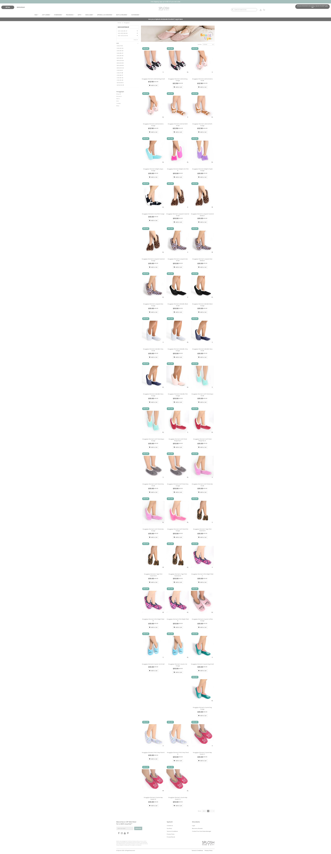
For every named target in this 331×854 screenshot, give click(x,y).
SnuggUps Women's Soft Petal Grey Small (153, 485)
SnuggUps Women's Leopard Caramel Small (177, 215)
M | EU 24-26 (120, 60)
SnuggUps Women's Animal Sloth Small (178, 124)
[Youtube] (124, 833)
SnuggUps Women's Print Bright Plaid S (202, 575)
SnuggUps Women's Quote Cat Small (153, 664)
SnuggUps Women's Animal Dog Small (153, 79)
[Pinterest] (127, 833)
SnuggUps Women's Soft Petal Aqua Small (202, 395)
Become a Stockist (197, 828)
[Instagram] (121, 833)
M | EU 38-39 (120, 65)
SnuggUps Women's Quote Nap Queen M (153, 798)
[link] (260, 10)
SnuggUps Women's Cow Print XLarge (153, 214)
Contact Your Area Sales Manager (201, 831)
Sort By (200, 44)
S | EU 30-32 (120, 51)
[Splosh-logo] (164, 9)
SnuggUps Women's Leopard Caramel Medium (202, 215)
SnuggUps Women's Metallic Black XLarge (202, 305)
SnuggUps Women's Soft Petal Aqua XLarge (153, 440)
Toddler (118, 103)
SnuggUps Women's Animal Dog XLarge (177, 80)
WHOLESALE (21, 7)
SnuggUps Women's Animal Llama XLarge (153, 124)
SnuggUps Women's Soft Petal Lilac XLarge (153, 530)
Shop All (118, 94)
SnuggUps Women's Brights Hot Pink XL (178, 170)
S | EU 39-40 (120, 55)
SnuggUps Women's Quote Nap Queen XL (177, 798)
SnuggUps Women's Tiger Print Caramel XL (178, 575)
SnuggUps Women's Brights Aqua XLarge (153, 170)
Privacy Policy (170, 834)
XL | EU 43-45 (120, 85)
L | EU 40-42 (120, 78)
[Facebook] (118, 833)
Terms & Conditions (172, 831)
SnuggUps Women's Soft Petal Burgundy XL (202, 440)
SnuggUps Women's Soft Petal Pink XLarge (177, 530)
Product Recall (171, 837)
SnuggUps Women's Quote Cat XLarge (177, 665)
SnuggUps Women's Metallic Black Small (178, 305)
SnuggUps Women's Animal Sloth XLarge (202, 124)
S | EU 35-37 (120, 53)
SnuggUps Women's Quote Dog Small (202, 664)
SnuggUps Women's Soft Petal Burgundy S (178, 440)
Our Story (169, 828)
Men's (118, 99)
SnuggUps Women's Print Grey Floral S (153, 752)
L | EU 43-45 (120, 80)
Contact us (170, 825)
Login (193, 825)
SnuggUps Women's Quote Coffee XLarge (202, 620)
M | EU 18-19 (120, 58)
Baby (117, 106)
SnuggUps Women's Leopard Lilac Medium (202, 260)
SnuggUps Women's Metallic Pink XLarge (178, 395)
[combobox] (244, 9)
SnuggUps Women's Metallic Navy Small (202, 350)
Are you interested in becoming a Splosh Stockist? (312, 6)
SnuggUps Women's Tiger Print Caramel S (202, 530)
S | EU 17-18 (119, 46)
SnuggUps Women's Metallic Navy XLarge (153, 395)
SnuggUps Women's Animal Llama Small (202, 80)
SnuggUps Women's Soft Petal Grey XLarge (177, 485)
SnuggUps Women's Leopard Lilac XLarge (153, 305)
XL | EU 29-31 (120, 82)
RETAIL (8, 7)
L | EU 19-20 (120, 70)
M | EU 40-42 (120, 68)
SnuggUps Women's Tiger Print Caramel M (153, 575)
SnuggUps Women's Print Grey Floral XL (178, 753)
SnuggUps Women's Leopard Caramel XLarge (153, 260)
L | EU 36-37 (120, 75)
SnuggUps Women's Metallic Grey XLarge (178, 350)
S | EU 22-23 (120, 48)
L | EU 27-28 (120, 73)
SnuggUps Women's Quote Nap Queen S (202, 753)
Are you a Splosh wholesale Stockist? (165, 19)
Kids (117, 101)
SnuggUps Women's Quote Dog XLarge (202, 708)
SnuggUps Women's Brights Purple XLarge (202, 170)
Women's (119, 96)
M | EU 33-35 (120, 63)
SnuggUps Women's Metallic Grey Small (153, 350)
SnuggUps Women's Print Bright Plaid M (153, 620)
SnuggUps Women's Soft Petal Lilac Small (202, 485)
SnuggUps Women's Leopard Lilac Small (178, 260)
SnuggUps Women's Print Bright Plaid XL (178, 620)
